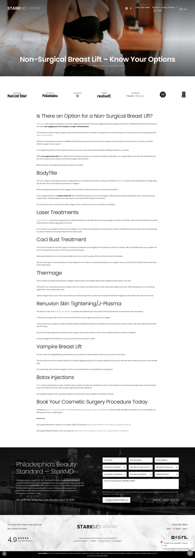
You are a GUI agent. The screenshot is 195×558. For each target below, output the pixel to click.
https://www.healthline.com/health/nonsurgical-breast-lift (109, 425)
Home (74, 66)
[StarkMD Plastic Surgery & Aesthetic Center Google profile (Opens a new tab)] (179, 537)
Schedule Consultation (115, 500)
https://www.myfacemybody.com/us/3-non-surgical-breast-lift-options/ (100, 431)
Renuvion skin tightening (63, 311)
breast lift (41, 124)
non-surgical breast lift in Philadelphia (62, 410)
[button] (4, 553)
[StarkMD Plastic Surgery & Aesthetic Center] (24, 8)
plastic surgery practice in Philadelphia (94, 410)
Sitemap (93, 541)
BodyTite (122, 181)
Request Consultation (163, 7)
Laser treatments (43, 220)
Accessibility (117, 541)
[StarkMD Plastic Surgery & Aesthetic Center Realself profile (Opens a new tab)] (184, 537)
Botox (39, 385)
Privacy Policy (129, 494)
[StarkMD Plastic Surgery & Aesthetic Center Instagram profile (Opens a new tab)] (127, 8)
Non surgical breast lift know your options (106, 66)
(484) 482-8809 (142, 7)
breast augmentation (45, 135)
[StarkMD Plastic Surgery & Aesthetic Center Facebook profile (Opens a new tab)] (130, 8)
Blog (82, 66)
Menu (185, 9)
